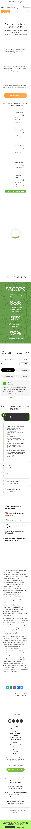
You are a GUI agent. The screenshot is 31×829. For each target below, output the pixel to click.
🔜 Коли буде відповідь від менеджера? (14, 533)
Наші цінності (15, 731)
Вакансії (15, 751)
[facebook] (17, 721)
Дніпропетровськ (15, 782)
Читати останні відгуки (15, 191)
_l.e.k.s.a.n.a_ (11, 382)
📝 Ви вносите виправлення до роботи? (15, 526)
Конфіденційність (15, 747)
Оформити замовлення (5, 11)
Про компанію (15, 729)
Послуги (15, 735)
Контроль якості (15, 737)
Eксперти (15, 753)
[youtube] (9, 721)
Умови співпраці (15, 733)
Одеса (11, 780)
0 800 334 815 (11, 7)
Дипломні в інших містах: (12, 792)
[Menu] (26, 3)
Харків (16, 780)
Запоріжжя (23, 778)
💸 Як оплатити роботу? (13, 520)
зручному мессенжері (14, 430)
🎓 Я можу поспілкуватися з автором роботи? (15, 539)
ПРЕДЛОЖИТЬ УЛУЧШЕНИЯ (15, 769)
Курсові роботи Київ (15, 788)
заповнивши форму (15, 433)
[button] (7, 397)
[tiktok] (13, 721)
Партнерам (15, 749)
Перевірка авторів (16, 739)
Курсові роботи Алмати (15, 786)
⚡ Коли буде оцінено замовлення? (13, 507)
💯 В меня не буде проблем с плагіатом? (15, 514)
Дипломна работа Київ (15, 803)
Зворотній (26, 7)
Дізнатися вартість (15, 95)
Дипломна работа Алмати (15, 801)
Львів (20, 780)
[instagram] (21, 721)
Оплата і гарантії (15, 745)
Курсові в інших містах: (12, 778)
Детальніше (20, 827)
